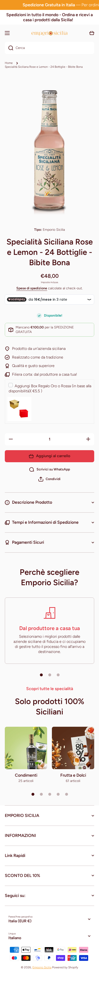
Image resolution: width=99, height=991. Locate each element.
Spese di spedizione (31, 288)
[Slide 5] (66, 794)
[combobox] (49, 48)
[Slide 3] (58, 674)
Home (9, 63)
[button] (49, 479)
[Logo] (49, 33)
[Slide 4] (58, 794)
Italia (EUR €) (19, 921)
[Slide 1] (41, 674)
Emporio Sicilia (41, 967)
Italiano (14, 938)
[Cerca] (9, 48)
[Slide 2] (49, 674)
